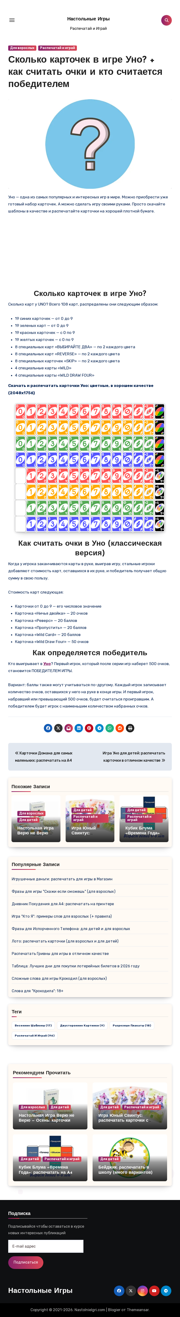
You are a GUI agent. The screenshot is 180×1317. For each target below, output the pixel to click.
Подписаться (26, 1262)
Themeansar (138, 1310)
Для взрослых (22, 48)
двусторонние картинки (82, 1025)
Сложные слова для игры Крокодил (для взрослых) (59, 978)
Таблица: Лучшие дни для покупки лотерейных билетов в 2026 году (76, 966)
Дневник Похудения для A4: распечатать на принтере (63, 904)
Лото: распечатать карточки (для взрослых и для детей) (65, 941)
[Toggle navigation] (12, 20)
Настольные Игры (88, 19)
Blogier (114, 1310)
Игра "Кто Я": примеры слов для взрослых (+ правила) (62, 916)
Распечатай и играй (57, 48)
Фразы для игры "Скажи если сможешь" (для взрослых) (63, 891)
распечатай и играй (35, 1035)
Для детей (28, 820)
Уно (47, 663)
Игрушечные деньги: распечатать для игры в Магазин (62, 879)
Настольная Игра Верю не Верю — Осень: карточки (35, 833)
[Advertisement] (90, 255)
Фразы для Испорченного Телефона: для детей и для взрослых (71, 929)
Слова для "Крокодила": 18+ (38, 991)
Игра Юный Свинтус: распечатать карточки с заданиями (123, 1121)
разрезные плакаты (132, 1025)
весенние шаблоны (33, 1025)
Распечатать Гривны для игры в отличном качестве (60, 953)
